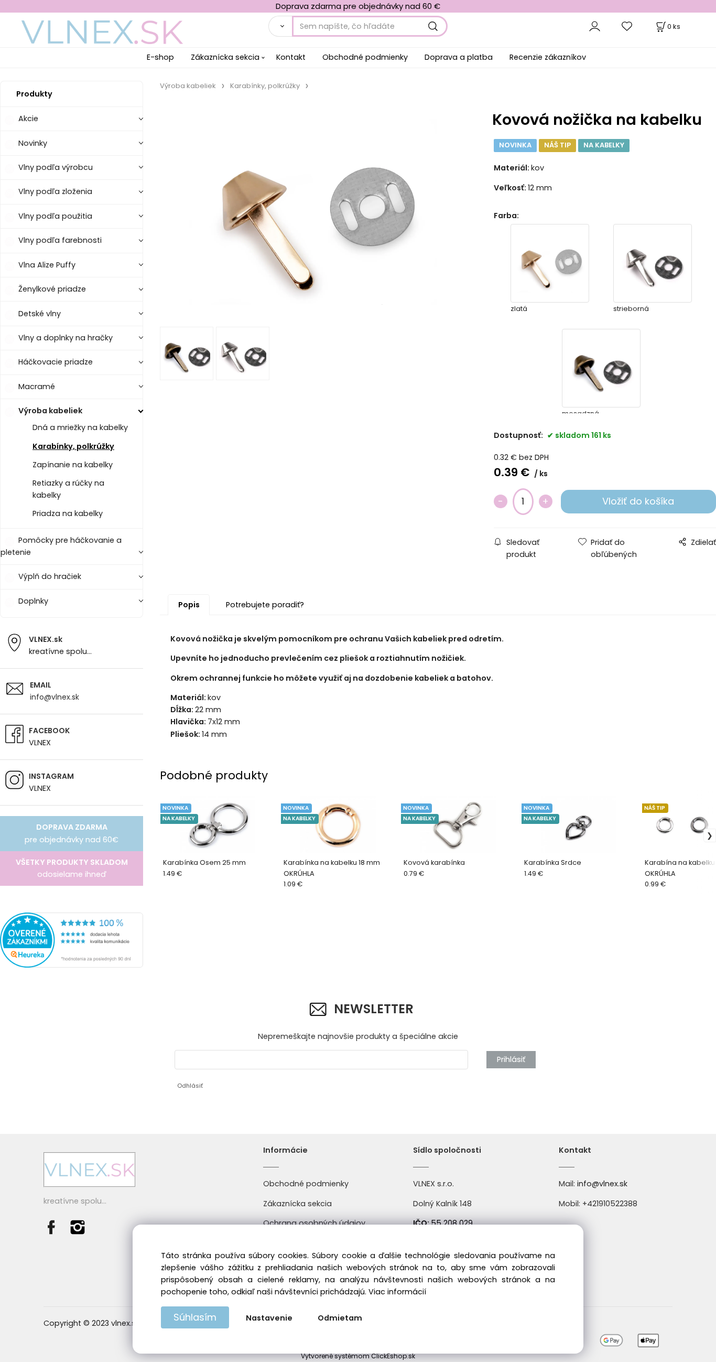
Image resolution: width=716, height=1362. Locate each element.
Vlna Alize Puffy (46, 265)
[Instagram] (77, 1226)
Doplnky (33, 601)
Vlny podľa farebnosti (60, 240)
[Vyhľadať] (279, 26)
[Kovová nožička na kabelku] (312, 212)
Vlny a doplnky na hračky (65, 338)
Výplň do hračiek (49, 576)
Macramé (36, 386)
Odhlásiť (190, 1085)
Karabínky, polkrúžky (73, 446)
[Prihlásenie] (595, 26)
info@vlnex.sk (54, 697)
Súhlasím (194, 1317)
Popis (189, 604)
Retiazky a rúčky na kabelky (68, 489)
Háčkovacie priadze (55, 362)
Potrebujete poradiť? (265, 604)
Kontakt (291, 57)
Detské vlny (39, 313)
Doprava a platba (459, 57)
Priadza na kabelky (67, 513)
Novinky (32, 143)
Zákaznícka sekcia (225, 57)
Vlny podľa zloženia (55, 191)
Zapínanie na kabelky (72, 464)
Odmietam (340, 1318)
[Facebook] (54, 1226)
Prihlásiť (511, 1059)
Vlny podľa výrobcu (55, 167)
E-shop (160, 57)
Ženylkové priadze (52, 289)
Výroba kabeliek (50, 410)
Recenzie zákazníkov (547, 57)
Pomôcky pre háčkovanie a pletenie (61, 546)
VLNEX (40, 742)
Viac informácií (397, 1291)
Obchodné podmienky (365, 57)
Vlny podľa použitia (55, 216)
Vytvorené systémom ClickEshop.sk (358, 1356)
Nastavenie (269, 1318)
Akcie (28, 118)
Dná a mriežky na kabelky (80, 427)
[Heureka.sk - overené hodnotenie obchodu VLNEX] (71, 940)
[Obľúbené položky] (627, 26)
